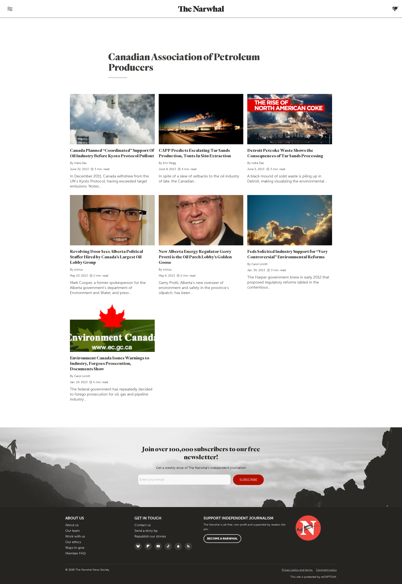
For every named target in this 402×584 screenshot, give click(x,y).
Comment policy (326, 569)
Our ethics (73, 542)
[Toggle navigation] (9, 8)
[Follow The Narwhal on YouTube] (159, 546)
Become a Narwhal (222, 538)
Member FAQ (75, 553)
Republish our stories (150, 536)
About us (72, 525)
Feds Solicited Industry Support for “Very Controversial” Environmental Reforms (287, 254)
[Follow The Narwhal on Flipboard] (149, 546)
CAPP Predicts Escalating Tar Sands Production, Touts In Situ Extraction (195, 153)
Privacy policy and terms (297, 569)
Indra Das (80, 163)
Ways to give (74, 548)
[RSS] (189, 546)
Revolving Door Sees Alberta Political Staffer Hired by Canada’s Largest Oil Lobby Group (106, 257)
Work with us (75, 536)
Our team (72, 531)
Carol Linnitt (259, 264)
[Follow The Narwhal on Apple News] (179, 546)
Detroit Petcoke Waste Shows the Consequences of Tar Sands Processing (285, 153)
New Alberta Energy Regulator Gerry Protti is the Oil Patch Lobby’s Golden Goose (195, 257)
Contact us (142, 525)
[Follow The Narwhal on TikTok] (169, 546)
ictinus (78, 269)
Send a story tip (145, 531)
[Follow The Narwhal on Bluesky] (139, 546)
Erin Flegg (169, 163)
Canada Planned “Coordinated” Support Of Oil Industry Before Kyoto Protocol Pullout (112, 153)
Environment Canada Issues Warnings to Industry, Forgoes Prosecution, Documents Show (109, 363)
